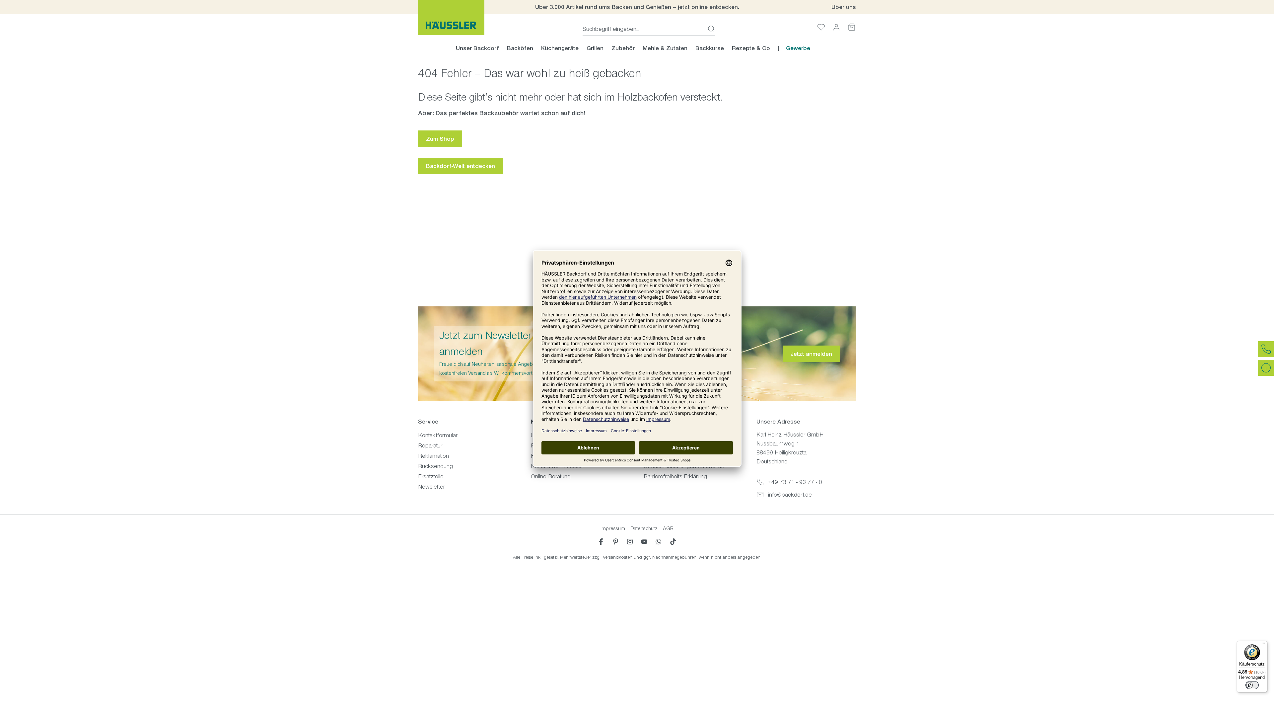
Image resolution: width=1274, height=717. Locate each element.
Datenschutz (644, 528)
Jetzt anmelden (811, 354)
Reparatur (430, 445)
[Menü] (1263, 645)
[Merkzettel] (821, 27)
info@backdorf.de (790, 495)
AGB (668, 528)
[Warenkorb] (851, 27)
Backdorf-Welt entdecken (460, 166)
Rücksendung (435, 466)
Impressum (613, 528)
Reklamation (433, 456)
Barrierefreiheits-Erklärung (675, 476)
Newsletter (431, 487)
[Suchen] (709, 29)
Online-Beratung (551, 476)
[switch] (1252, 685)
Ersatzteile (431, 476)
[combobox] (643, 29)
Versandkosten (617, 557)
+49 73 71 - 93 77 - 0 (795, 482)
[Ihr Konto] (836, 27)
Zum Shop (440, 139)
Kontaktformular (438, 435)
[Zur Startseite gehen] (451, 17)
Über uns (843, 7)
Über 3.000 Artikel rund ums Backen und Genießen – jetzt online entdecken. (637, 7)
